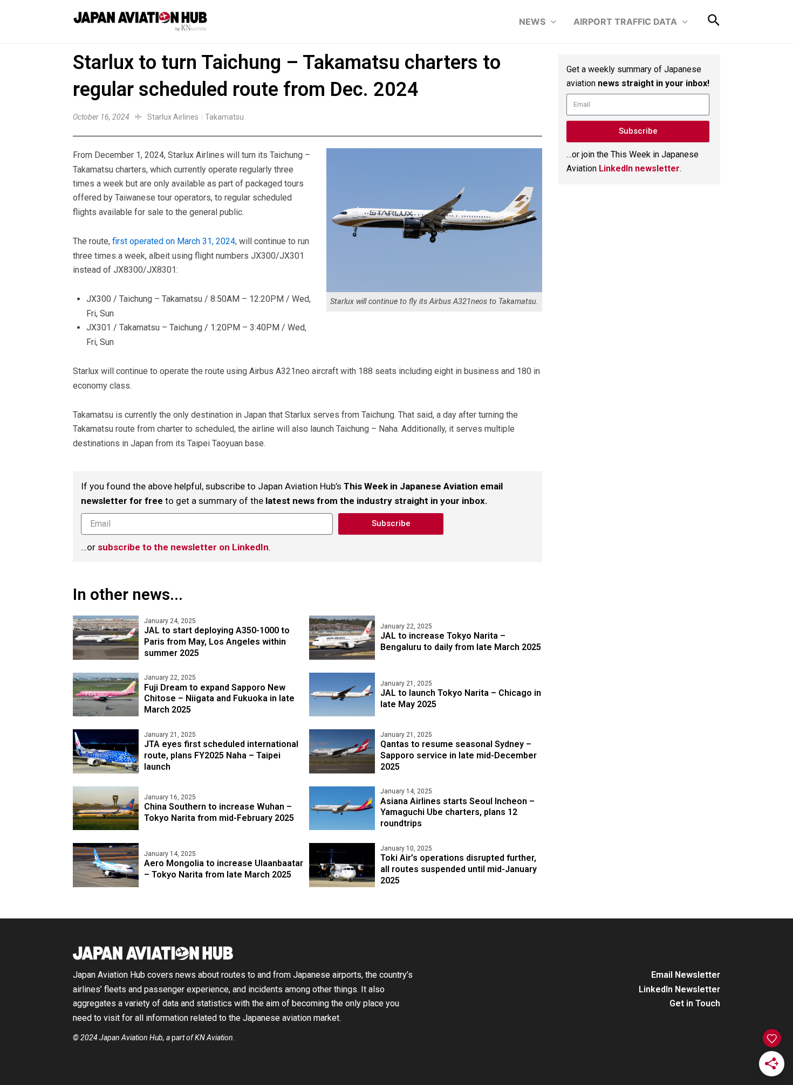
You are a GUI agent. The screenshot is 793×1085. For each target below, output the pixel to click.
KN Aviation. (215, 1037)
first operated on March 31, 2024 (173, 241)
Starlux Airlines (173, 117)
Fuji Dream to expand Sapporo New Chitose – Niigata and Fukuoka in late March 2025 (219, 698)
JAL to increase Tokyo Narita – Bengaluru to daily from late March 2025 (460, 641)
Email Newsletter (685, 975)
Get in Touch (694, 1003)
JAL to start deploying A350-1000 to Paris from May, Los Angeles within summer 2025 (217, 641)
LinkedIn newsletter (639, 168)
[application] (550, 21)
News (532, 21)
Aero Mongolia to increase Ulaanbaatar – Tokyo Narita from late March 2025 (223, 869)
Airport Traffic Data (625, 21)
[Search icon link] (714, 23)
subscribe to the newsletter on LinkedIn (183, 547)
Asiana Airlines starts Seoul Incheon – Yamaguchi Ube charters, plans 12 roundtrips (457, 812)
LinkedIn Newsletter (679, 989)
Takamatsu (224, 117)
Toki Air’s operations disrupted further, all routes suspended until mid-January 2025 (458, 869)
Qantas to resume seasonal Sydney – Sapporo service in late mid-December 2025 (458, 755)
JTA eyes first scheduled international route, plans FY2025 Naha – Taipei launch (221, 755)
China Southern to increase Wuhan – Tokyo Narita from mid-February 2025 (219, 812)
